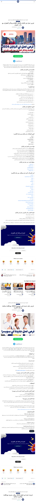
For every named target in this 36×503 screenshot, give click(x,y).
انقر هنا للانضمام (18, 237)
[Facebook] (20, 28)
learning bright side (31, 294)
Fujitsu (32, 195)
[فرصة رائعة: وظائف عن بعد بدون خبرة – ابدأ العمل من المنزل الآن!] (6, 286)
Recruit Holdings (30, 210)
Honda (32, 178)
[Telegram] (17, 28)
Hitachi (32, 184)
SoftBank (31, 181)
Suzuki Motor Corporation (29, 176)
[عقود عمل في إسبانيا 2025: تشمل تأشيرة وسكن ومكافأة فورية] (18, 286)
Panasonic (31, 187)
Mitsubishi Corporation (29, 186)
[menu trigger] (34, 1)
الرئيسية (27, 19)
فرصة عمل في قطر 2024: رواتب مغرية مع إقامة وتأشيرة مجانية (21, 104)
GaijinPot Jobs (31, 165)
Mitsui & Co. (31, 205)
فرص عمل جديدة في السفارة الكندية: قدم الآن (24, 409)
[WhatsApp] (18, 28)
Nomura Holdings (30, 203)
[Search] (1, 1)
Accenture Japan (30, 192)
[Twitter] (19, 28)
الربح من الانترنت (8, 287)
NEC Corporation (30, 197)
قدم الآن (31, 431)
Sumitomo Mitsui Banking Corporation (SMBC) (25, 200)
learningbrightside (30, 167)
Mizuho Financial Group (29, 202)
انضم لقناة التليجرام (19, 61)
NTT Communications (29, 194)
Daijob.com (31, 164)
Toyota (32, 189)
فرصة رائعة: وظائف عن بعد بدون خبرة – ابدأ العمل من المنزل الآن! (6, 291)
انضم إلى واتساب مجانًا (18, 56)
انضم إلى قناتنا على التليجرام (21, 370)
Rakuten (32, 175)
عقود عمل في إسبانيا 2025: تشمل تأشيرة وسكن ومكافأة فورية (18, 291)
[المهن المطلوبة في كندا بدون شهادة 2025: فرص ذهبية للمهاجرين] (30, 286)
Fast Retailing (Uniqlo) (29, 208)
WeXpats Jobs (31, 170)
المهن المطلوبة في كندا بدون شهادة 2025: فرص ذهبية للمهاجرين (30, 291)
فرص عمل (18, 21)
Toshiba (32, 179)
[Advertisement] (18, 10)
